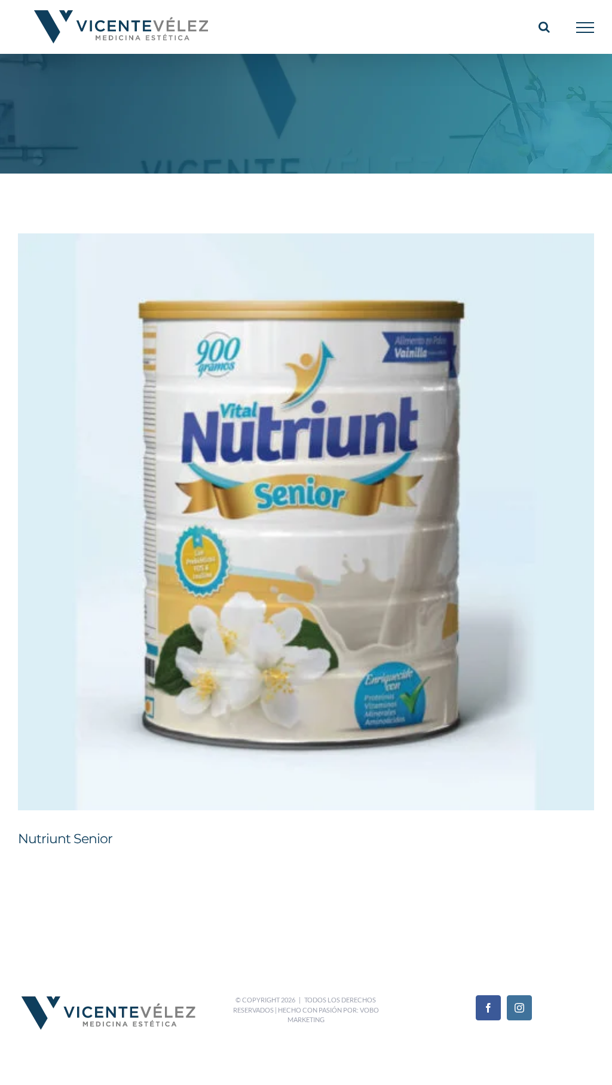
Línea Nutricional (288, 545)
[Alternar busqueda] (544, 27)
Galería (321, 500)
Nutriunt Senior (291, 500)
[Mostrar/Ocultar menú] (585, 27)
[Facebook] (488, 1007)
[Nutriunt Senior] (306, 521)
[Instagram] (519, 1007)
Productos (334, 545)
